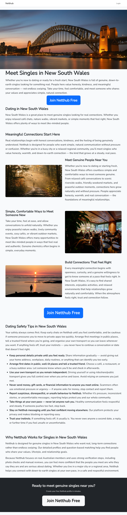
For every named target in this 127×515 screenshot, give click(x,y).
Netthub (9, 3)
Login (118, 3)
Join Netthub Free (63, 100)
